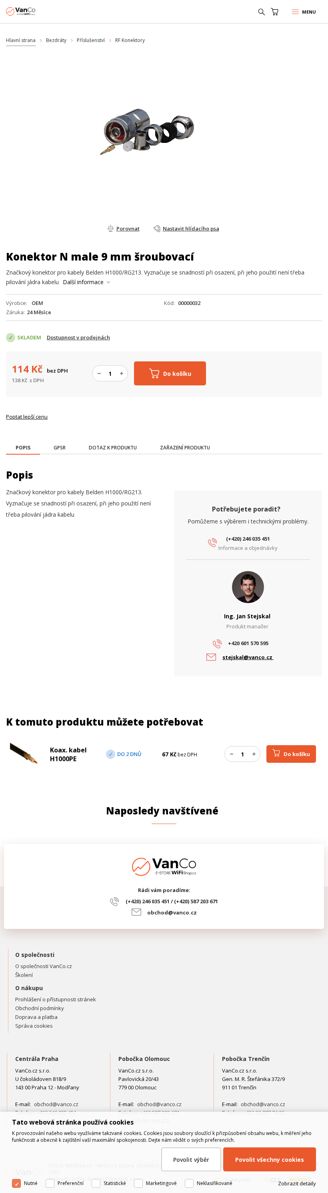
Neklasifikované (214, 1183)
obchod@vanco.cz (172, 912)
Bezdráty (56, 40)
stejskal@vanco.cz (248, 657)
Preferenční (71, 1183)
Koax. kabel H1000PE (68, 754)
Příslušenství (91, 40)
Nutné (31, 1183)
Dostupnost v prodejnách (78, 337)
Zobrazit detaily (297, 1183)
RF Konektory (130, 40)
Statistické (115, 1183)
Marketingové (161, 1183)
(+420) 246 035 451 (248, 538)
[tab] (23, 448)
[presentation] (23, 447)
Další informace (83, 282)
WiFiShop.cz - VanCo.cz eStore (36, 11)
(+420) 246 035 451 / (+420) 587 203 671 (172, 901)
